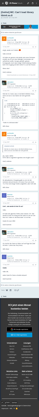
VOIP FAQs (27, 383)
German (14, 402)
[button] (3, 3)
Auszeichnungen (12, 354)
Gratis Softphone (11, 383)
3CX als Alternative (27, 389)
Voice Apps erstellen (11, 377)
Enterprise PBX (27, 346)
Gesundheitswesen (27, 363)
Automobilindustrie (27, 366)
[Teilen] (33, 47)
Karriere (12, 349)
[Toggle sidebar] (36, 3)
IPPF (8, 402)
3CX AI (12, 391)
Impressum (5, 408)
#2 (35, 91)
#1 (35, 47)
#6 (35, 240)
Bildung (27, 360)
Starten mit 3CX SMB (27, 374)
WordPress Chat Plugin (12, 389)
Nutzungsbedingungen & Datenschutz (19, 405)
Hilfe (11, 408)
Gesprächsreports (12, 386)
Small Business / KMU (27, 349)
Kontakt (12, 363)
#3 (35, 142)
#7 (35, 265)
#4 (35, 177)
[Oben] (14, 408)
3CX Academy (27, 380)
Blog (27, 377)
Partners (12, 352)
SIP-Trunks (12, 394)
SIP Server (12, 380)
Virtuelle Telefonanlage (12, 374)
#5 (35, 203)
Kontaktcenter (27, 352)
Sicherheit (27, 391)
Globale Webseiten (12, 360)
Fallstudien (12, 357)
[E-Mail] (14, 290)
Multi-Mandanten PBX (27, 354)
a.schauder (5, 17)
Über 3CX (11, 346)
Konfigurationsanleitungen (27, 386)
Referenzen (27, 394)
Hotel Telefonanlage (27, 357)
